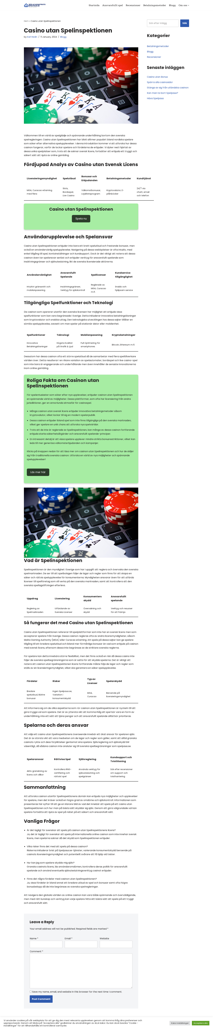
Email (68, 938)
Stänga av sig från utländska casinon (168, 87)
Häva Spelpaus (155, 98)
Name (34, 938)
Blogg (172, 5)
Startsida (94, 5)
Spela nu (81, 218)
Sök (184, 23)
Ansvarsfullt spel (112, 5)
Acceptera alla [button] (201, 1023)
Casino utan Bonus (157, 77)
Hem (26, 21)
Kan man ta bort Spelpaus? (162, 93)
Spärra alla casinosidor (160, 82)
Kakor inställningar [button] (180, 1023)
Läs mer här (38, 472)
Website (104, 938)
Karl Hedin (32, 36)
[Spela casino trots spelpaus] (35, 5)
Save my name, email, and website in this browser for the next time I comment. (77, 991)
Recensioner (133, 5)
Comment (36, 951)
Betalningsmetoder (154, 5)
